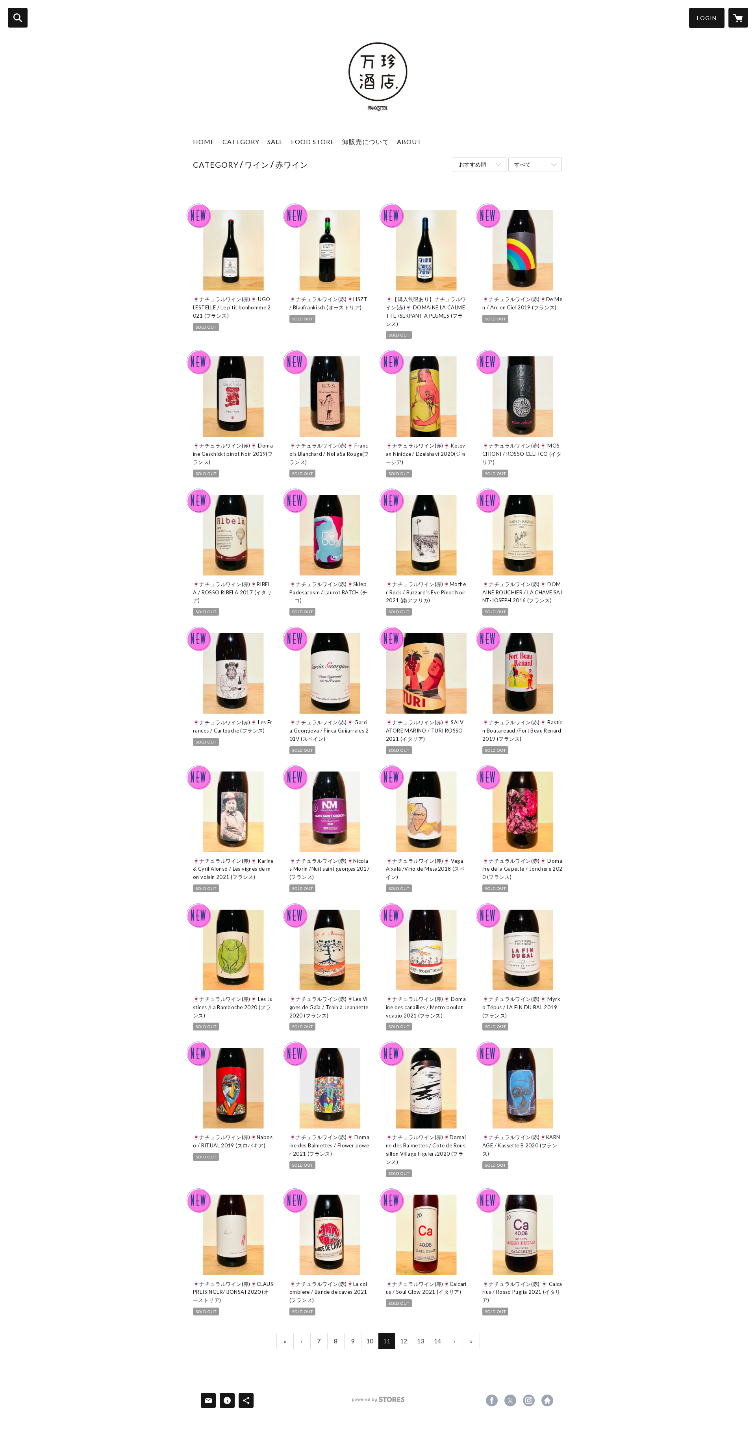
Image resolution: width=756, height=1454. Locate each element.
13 (420, 1341)
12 (403, 1341)
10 (369, 1341)
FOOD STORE (312, 141)
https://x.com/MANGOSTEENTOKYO (510, 1400)
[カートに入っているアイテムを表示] (738, 18)
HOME (204, 141)
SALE (275, 141)
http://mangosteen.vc (547, 1400)
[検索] (18, 18)
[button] (706, 18)
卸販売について (365, 141)
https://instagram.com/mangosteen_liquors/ (529, 1400)
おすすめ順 (472, 164)
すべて (522, 164)
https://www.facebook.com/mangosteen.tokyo (492, 1400)
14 (437, 1341)
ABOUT (409, 141)
